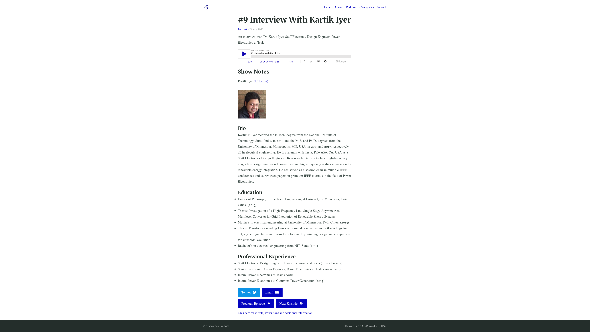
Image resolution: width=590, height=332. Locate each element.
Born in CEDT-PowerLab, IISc (366, 326)
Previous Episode (254, 303)
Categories (367, 7)
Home (327, 7)
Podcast (351, 7)
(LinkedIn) (261, 81)
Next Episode (289, 303)
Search (382, 7)
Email (270, 292)
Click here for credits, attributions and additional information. (275, 313)
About (338, 7)
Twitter (247, 292)
